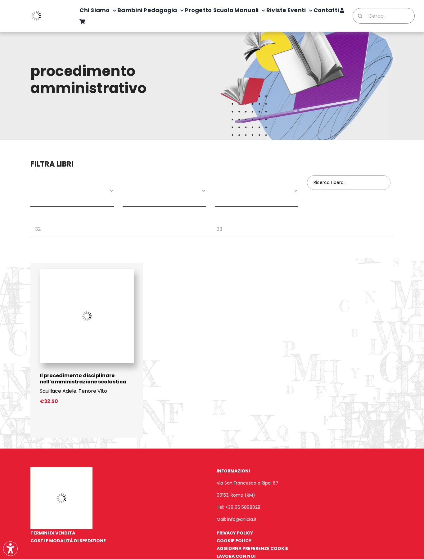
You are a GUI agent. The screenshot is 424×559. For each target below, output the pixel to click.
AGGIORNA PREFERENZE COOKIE (252, 548)
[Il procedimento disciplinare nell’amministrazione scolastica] (87, 271)
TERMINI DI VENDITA (52, 533)
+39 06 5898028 (242, 507)
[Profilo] (342, 10)
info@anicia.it (242, 519)
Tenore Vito (93, 391)
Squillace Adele (58, 391)
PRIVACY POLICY (235, 533)
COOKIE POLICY (234, 541)
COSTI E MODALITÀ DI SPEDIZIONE (68, 541)
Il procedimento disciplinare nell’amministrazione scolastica (83, 379)
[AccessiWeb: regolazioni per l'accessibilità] (10, 548)
